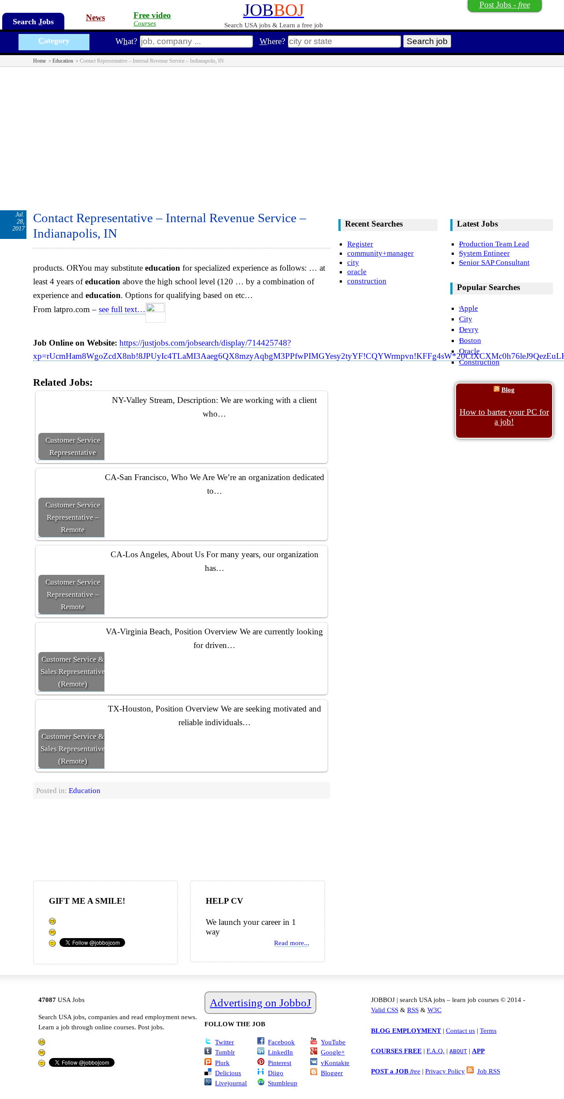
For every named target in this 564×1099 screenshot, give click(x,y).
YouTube (333, 1042)
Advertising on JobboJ (260, 1003)
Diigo (275, 1073)
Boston (470, 340)
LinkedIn (280, 1052)
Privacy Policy (445, 1071)
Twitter (224, 1042)
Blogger (332, 1073)
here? (272, 41)
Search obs (33, 21)
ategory (54, 40)
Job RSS (488, 1071)
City (465, 318)
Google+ (333, 1052)
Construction (479, 362)
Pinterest (279, 1062)
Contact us (460, 1030)
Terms (488, 1030)
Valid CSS (384, 1009)
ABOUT (458, 1051)
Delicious (228, 1073)
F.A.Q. (436, 1050)
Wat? (126, 41)
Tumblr (225, 1052)
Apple (468, 308)
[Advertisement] (282, 133)
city (353, 262)
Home (39, 61)
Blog (508, 389)
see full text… (122, 309)
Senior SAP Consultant (494, 262)
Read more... (291, 942)
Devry (469, 329)
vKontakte (335, 1062)
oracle (357, 271)
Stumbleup (282, 1083)
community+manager (380, 253)
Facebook (281, 1042)
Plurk (222, 1062)
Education (62, 61)
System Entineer (484, 253)
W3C (434, 1009)
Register (360, 243)
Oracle (469, 350)
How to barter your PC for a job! (504, 416)
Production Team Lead (494, 243)
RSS (413, 1009)
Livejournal (231, 1083)
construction (366, 280)
